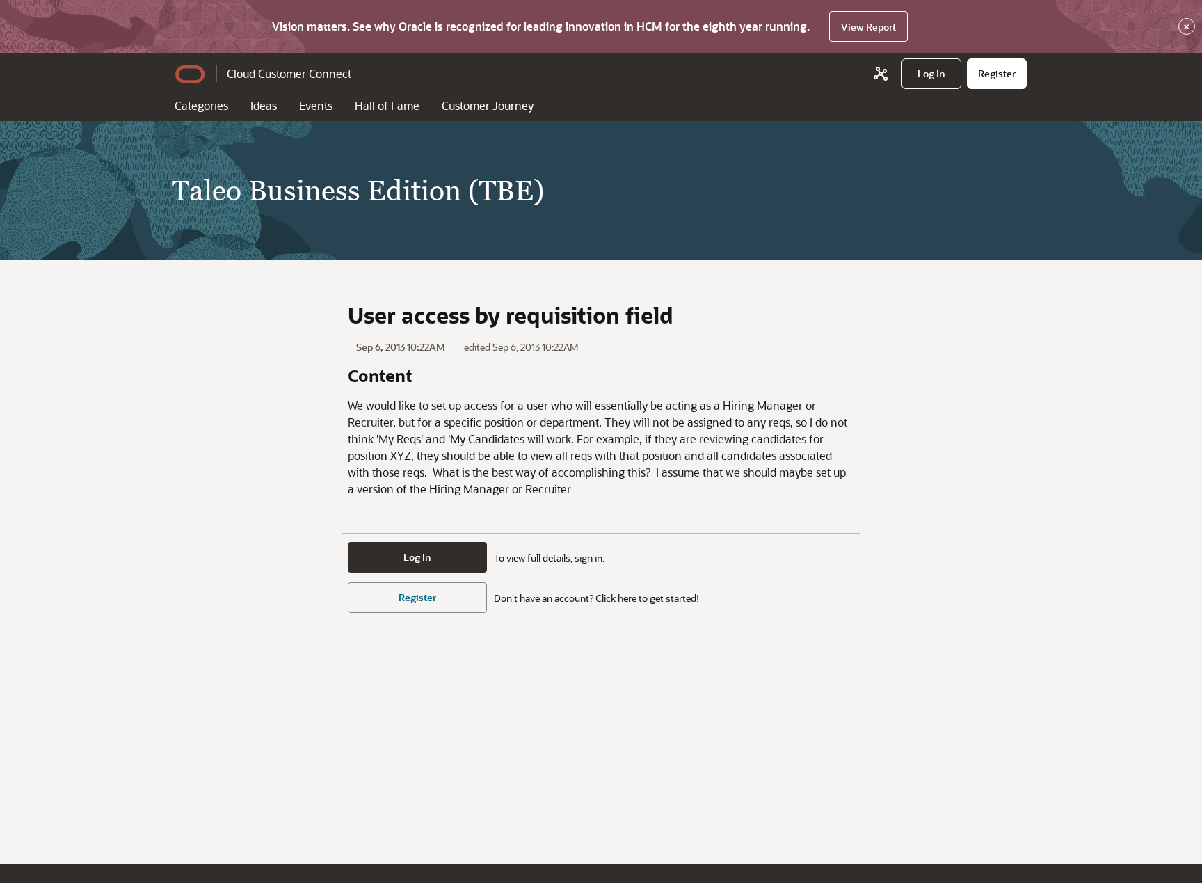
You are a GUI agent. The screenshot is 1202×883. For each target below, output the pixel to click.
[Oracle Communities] (880, 73)
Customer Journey (488, 105)
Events (315, 105)
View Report (868, 26)
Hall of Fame (387, 105)
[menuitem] (931, 73)
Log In (417, 557)
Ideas (263, 105)
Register (417, 597)
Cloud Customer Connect (289, 73)
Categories (201, 105)
